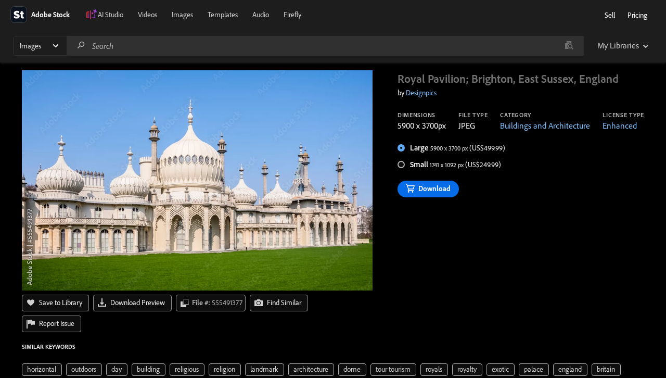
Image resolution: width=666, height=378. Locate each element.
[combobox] (325, 46)
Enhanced (620, 125)
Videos (147, 14)
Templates (223, 14)
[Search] (81, 45)
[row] (42, 369)
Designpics (421, 92)
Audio (260, 14)
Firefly (292, 14)
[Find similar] (568, 46)
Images (182, 14)
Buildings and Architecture (545, 125)
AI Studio (110, 14)
